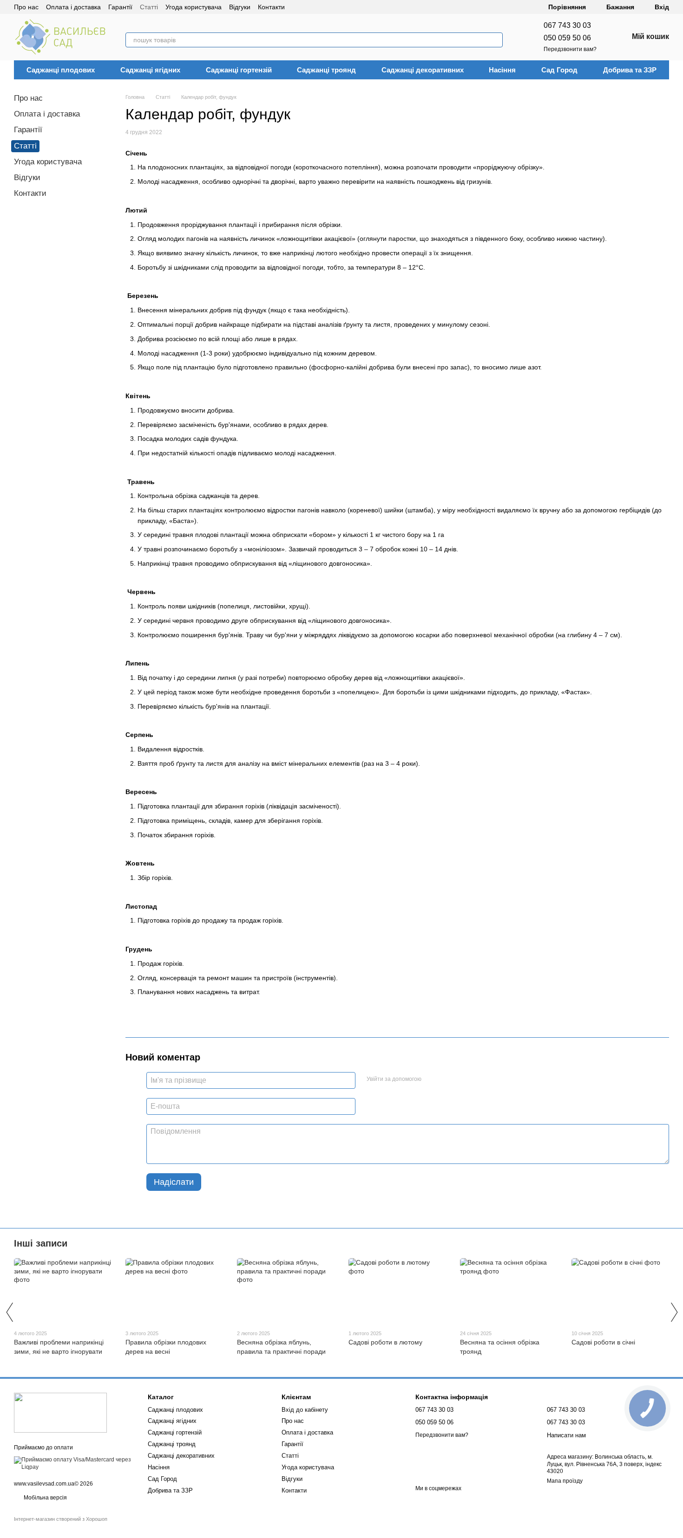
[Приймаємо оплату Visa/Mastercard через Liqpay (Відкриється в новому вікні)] (74, 1463)
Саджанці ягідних (150, 70)
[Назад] (9, 1312)
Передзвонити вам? (570, 49)
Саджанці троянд (326, 70)
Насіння (502, 70)
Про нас (26, 7)
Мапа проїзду (565, 1481)
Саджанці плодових (60, 70)
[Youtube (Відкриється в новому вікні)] (331, 7)
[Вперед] (673, 1312)
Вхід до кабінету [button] (305, 1409)
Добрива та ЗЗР (630, 70)
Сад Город (559, 70)
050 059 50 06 (567, 38)
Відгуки (239, 7)
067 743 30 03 (567, 25)
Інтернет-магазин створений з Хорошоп (60, 1519)
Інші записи (40, 1243)
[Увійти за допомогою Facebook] (431, 1079)
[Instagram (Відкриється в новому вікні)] (298, 7)
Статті (149, 7)
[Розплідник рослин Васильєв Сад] (60, 1412)
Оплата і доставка (73, 7)
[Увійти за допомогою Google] (446, 1079)
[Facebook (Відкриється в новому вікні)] (320, 7)
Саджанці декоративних (422, 70)
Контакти (271, 7)
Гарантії (120, 7)
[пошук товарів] (495, 39)
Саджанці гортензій (239, 70)
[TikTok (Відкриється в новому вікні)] (309, 7)
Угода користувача (193, 7)
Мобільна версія (44, 1497)
